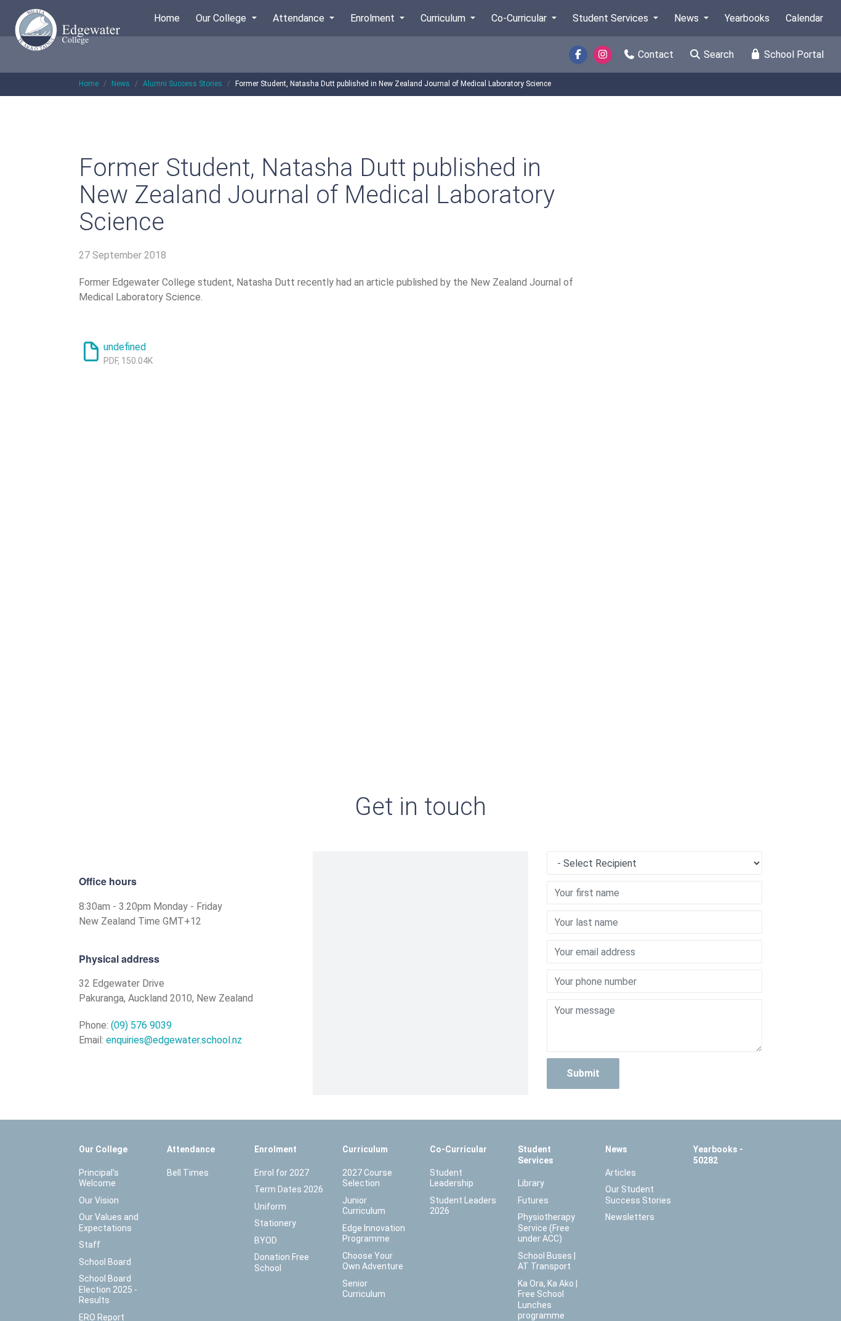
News (687, 18)
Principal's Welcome (99, 1178)
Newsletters (629, 1217)
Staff (89, 1245)
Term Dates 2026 (288, 1189)
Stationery (275, 1223)
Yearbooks (747, 18)
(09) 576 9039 (141, 1025)
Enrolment (373, 18)
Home (167, 18)
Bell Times (188, 1173)
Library (531, 1183)
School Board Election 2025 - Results (108, 1289)
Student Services (612, 18)
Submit (583, 1073)
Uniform (270, 1206)
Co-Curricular (520, 18)
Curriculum (444, 18)
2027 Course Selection (367, 1178)
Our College (222, 18)
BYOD (265, 1240)
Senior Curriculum (363, 1289)
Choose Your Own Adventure (372, 1261)
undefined (124, 347)
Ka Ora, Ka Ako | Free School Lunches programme (547, 1300)
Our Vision (99, 1200)
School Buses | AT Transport (547, 1261)
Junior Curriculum (363, 1205)
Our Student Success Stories (638, 1194)
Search (717, 54)
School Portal (793, 54)
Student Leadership (451, 1178)
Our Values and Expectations (109, 1222)
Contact (654, 54)
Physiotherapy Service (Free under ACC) (546, 1227)
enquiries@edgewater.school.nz (174, 1040)
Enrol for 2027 (281, 1173)
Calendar (804, 18)
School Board (105, 1262)
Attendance (300, 18)
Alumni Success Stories (182, 83)
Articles (620, 1173)
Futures (533, 1200)
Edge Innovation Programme (373, 1233)
